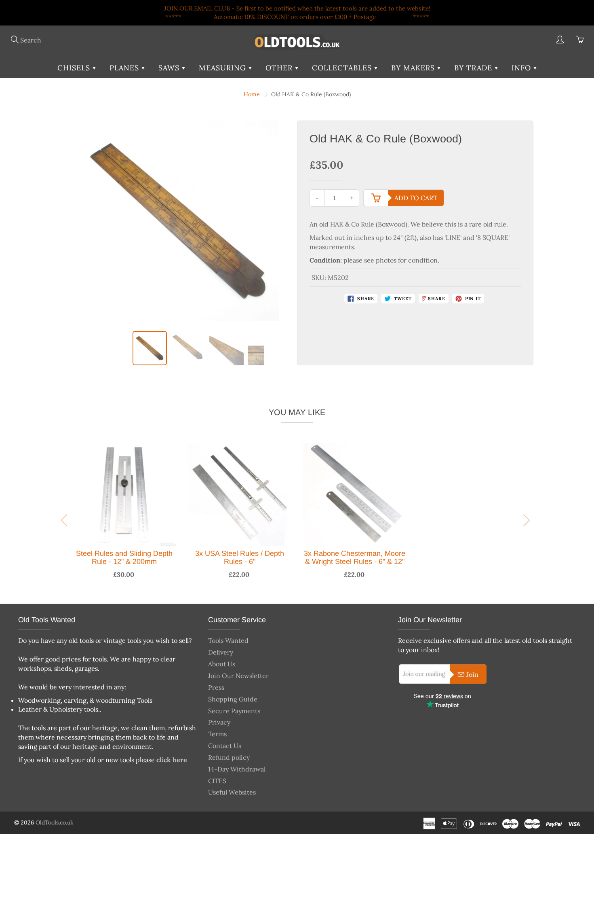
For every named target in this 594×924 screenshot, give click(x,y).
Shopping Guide (232, 699)
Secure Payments (234, 711)
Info (522, 67)
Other (280, 67)
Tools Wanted (228, 640)
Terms (217, 734)
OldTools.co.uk (55, 822)
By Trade (474, 67)
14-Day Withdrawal (236, 769)
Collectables (343, 67)
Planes (125, 67)
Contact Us (224, 746)
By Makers (414, 67)
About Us (221, 664)
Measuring (224, 67)
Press (216, 687)
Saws (170, 67)
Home (252, 94)
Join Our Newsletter (238, 676)
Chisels (75, 67)
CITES (217, 781)
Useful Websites (232, 792)
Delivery (220, 652)
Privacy (219, 722)
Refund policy (229, 757)
